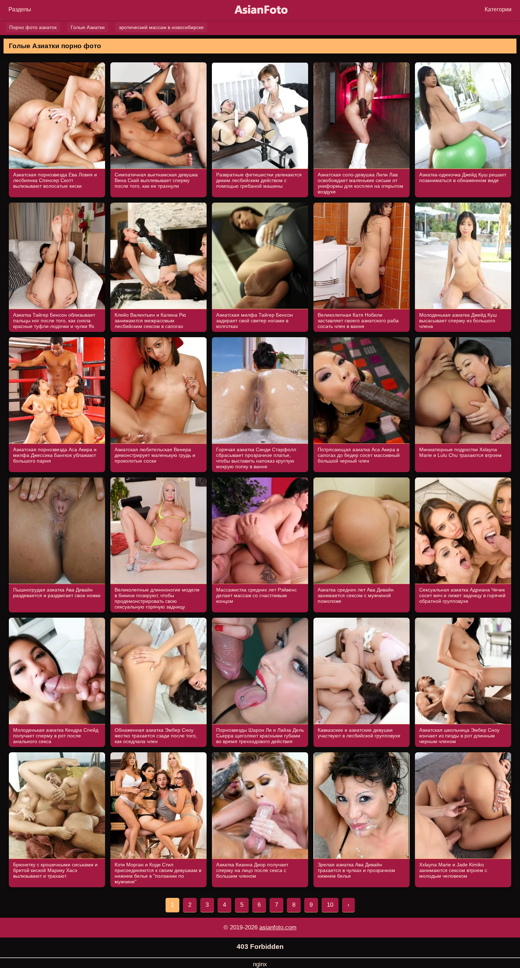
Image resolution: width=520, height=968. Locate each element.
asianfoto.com (277, 927)
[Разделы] (20, 10)
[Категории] (498, 10)
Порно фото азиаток (33, 27)
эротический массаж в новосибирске (161, 27)
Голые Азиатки (88, 27)
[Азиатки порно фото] (260, 10)
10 (330, 904)
